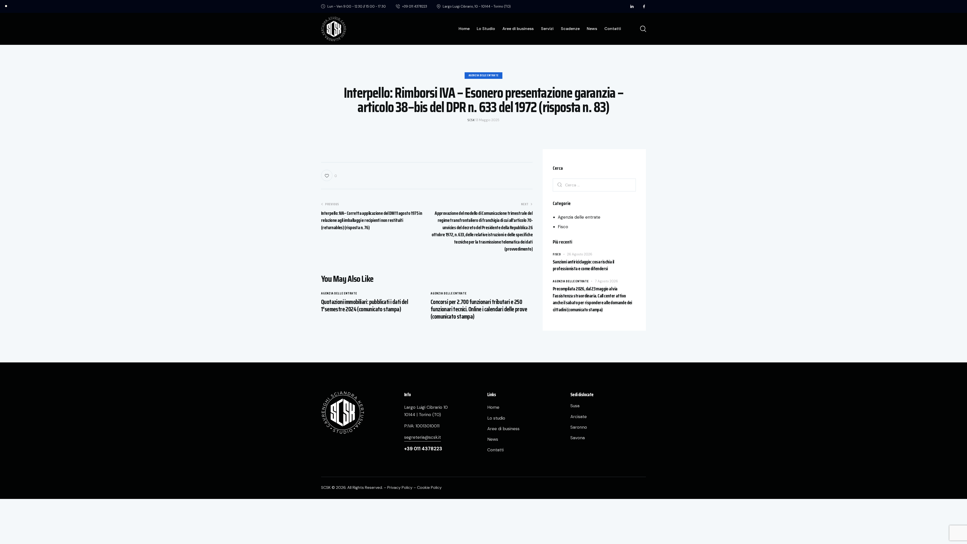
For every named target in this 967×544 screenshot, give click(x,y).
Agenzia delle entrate (484, 75)
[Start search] (643, 29)
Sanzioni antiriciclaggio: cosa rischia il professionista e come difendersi (583, 265)
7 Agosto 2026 (606, 281)
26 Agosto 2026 (579, 254)
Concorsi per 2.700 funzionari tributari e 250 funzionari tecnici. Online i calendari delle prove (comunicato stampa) (479, 309)
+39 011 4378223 (423, 449)
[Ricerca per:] (594, 185)
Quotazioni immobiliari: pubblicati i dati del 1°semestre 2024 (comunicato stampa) (364, 305)
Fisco (563, 226)
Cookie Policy (429, 487)
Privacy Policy (399, 487)
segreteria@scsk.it (422, 437)
